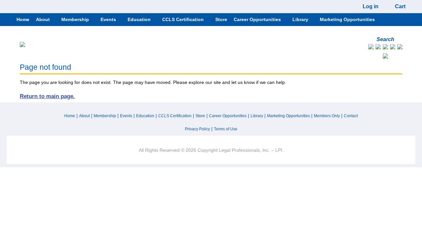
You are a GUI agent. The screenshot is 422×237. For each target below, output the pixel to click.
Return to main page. (47, 96)
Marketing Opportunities (288, 116)
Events (126, 116)
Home (69, 116)
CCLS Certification (175, 116)
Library (257, 116)
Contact (351, 116)
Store (200, 116)
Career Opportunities (228, 116)
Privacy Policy (197, 129)
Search (385, 39)
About (84, 116)
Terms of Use (225, 129)
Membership (105, 116)
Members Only (327, 116)
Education (145, 116)
